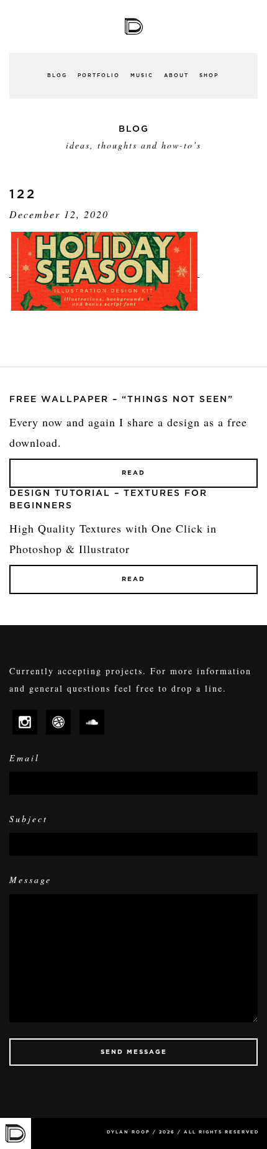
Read (133, 473)
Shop (209, 75)
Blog (57, 75)
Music (141, 75)
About (176, 75)
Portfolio (99, 75)
